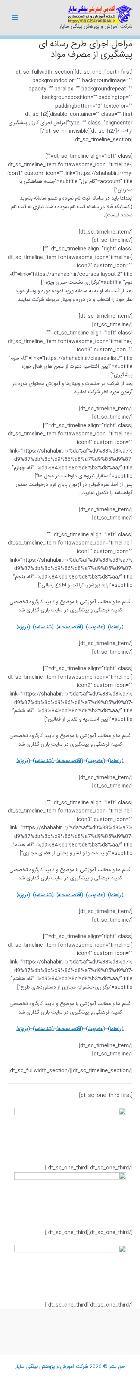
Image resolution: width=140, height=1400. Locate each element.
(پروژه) (23, 627)
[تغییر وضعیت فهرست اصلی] (15, 17)
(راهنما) (116, 627)
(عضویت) (95, 627)
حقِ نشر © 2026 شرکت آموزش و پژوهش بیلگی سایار (70, 1367)
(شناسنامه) (43, 627)
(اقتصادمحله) (69, 627)
